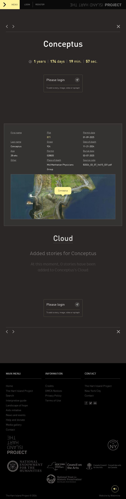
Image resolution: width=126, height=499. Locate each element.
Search (10, 395)
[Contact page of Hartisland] (95, 403)
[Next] (13, 27)
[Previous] (8, 27)
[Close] (118, 27)
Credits (49, 386)
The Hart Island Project (19, 390)
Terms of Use (53, 400)
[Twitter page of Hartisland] (90, 403)
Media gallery (13, 424)
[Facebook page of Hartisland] (86, 403)
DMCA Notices (53, 390)
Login (27, 4)
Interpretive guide (16, 400)
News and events (15, 415)
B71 (49, 137)
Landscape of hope (17, 405)
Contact (10, 429)
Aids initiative (13, 410)
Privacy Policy (53, 395)
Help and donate (15, 419)
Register (39, 4)
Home (9, 386)
